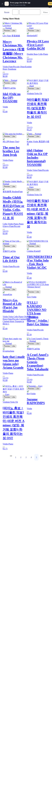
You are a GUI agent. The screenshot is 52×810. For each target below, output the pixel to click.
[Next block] (41, 455)
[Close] (2, 3)
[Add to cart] (4, 72)
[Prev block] (11, 455)
